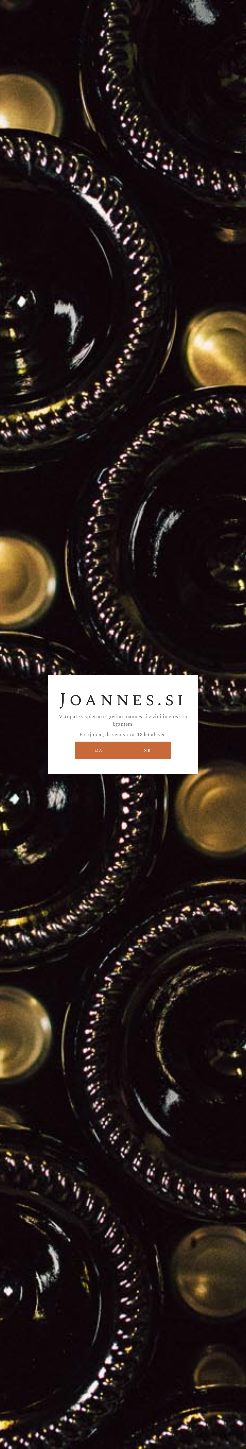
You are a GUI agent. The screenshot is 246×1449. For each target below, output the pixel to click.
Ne (147, 750)
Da (99, 750)
